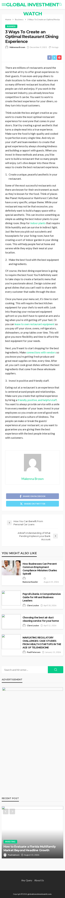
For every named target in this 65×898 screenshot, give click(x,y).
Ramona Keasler (30, 582)
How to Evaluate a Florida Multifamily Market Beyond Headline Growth (29, 848)
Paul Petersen (33, 652)
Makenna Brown (17, 47)
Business (11, 26)
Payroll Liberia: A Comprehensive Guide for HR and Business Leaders (42, 597)
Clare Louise (33, 605)
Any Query (26, 880)
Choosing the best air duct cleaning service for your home (41, 619)
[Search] (60, 4)
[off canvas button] (4, 4)
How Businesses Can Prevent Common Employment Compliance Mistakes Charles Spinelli (40, 568)
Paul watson (13, 855)
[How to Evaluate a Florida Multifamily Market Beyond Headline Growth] (32, 832)
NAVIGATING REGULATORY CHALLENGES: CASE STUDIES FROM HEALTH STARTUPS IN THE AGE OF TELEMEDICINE (42, 642)
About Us (39, 880)
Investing (10, 841)
